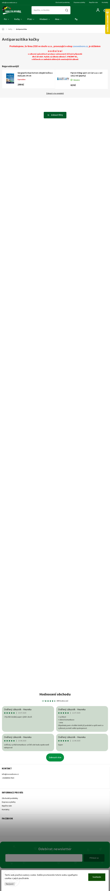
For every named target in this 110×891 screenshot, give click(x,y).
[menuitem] (6, 19)
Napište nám (93, 2)
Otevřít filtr (55, 115)
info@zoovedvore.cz (10, 774)
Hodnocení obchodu (55, 694)
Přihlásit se (94, 858)
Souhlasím (97, 877)
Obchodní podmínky (62, 2)
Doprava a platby (79, 2)
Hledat (66, 10)
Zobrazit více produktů (55, 93)
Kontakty (105, 2)
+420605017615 (8, 778)
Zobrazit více (55, 757)
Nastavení (10, 884)
